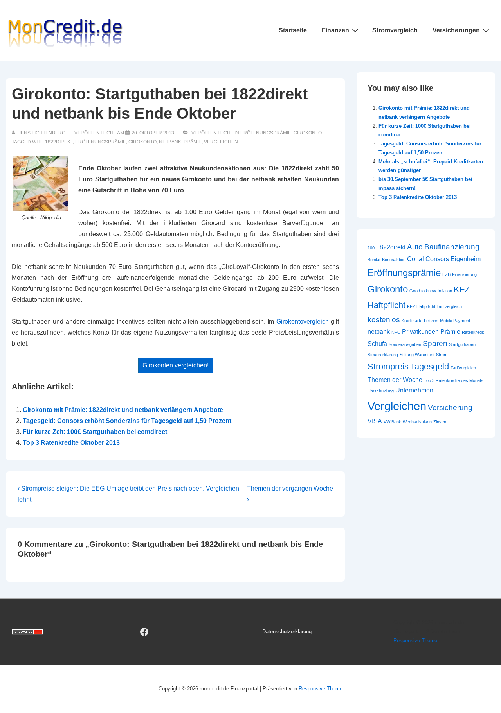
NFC (395, 332)
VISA (375, 421)
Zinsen (439, 421)
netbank (170, 142)
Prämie (193, 142)
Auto (415, 247)
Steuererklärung (383, 354)
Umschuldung (381, 391)
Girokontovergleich (302, 321)
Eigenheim (466, 259)
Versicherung (450, 407)
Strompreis (388, 366)
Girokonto (308, 133)
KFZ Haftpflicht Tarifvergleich (434, 306)
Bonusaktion (393, 259)
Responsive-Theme (415, 640)
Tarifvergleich (463, 367)
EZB (446, 274)
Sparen (435, 343)
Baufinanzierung (451, 247)
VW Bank (392, 421)
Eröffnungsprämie (265, 133)
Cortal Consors (428, 259)
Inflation (445, 290)
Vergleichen (221, 142)
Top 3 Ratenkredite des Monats (453, 380)
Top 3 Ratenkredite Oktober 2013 (71, 442)
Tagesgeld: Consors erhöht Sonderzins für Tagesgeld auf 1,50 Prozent (127, 420)
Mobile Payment (455, 320)
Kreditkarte (412, 320)
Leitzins (431, 320)
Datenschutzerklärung (287, 631)
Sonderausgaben (405, 344)
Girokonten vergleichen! (175, 365)
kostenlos (384, 319)
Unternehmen (414, 390)
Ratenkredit (473, 332)
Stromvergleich (395, 30)
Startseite (293, 30)
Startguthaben (462, 344)
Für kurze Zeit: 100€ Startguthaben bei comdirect (95, 431)
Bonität (374, 259)
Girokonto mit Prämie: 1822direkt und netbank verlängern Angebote (123, 410)
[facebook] (144, 631)
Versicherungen (456, 30)
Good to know (422, 290)
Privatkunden (420, 331)
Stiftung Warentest (417, 354)
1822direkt (59, 142)
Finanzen (335, 30)
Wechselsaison (417, 421)
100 (371, 247)
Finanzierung (464, 274)
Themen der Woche (395, 379)
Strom (441, 354)
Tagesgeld (429, 366)
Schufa (377, 343)
